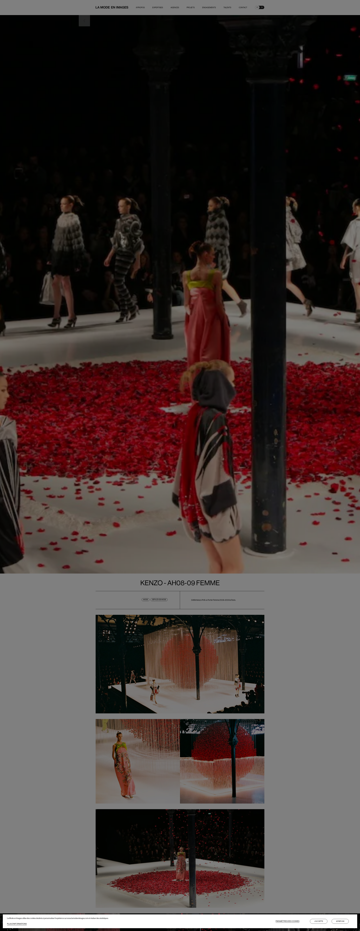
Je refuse (340, 921)
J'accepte (318, 921)
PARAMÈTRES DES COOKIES (287, 921)
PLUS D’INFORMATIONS (17, 924)
